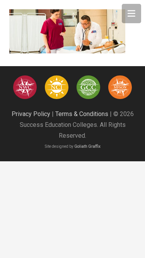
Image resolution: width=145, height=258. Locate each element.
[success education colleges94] (88, 87)
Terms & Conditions (81, 114)
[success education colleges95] (25, 87)
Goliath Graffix (87, 146)
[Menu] (131, 13)
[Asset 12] (120, 87)
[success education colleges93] (56, 87)
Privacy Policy (31, 114)
